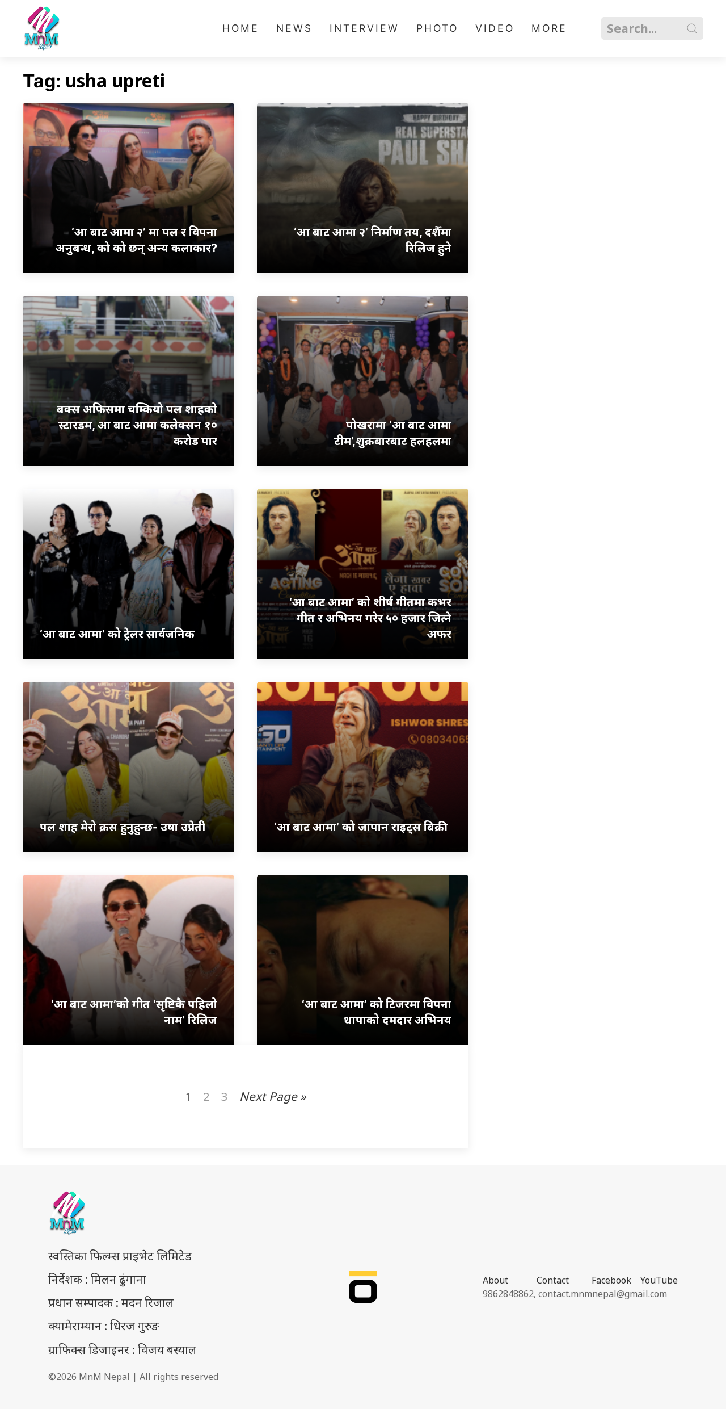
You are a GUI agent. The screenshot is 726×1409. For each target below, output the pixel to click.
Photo (437, 28)
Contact (553, 1280)
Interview (364, 28)
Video (494, 28)
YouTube (659, 1280)
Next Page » (272, 1096)
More (549, 28)
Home (240, 28)
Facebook (611, 1280)
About (495, 1280)
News (294, 28)
